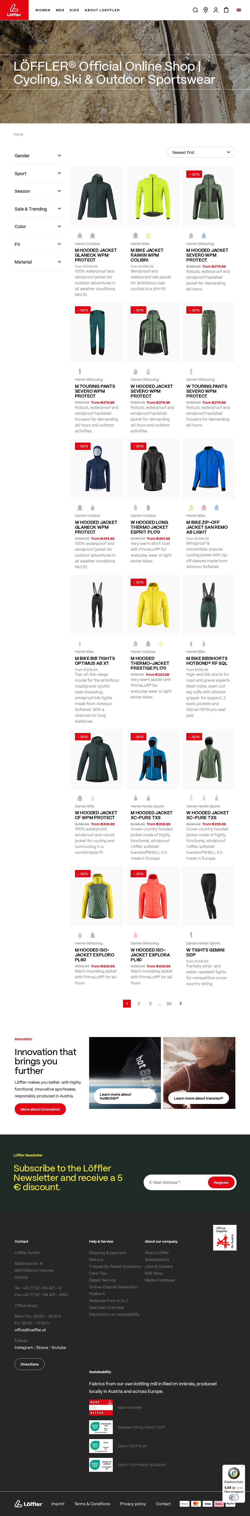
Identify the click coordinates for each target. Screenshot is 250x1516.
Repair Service (102, 1280)
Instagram (24, 1347)
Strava (42, 1347)
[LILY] (204, 798)
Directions (30, 1364)
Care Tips (98, 1273)
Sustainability (157, 1259)
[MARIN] (204, 236)
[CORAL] (135, 935)
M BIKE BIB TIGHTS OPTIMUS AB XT (95, 661)
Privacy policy (133, 1504)
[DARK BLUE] (92, 507)
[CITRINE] (161, 644)
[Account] (216, 10)
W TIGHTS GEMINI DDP (205, 952)
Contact (163, 1504)
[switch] (234, 1497)
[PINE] (191, 236)
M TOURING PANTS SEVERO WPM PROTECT (95, 391)
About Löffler (157, 1253)
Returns (96, 1259)
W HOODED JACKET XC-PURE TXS (207, 815)
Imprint (57, 1504)
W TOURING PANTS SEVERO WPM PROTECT (206, 391)
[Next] (181, 1006)
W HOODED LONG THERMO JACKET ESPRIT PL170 (149, 527)
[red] (204, 507)
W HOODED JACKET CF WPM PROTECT (96, 815)
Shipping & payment (107, 1253)
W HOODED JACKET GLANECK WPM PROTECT (96, 527)
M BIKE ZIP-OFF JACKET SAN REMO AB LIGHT (207, 527)
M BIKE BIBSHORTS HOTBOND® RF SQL (206, 661)
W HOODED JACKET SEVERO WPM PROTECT (152, 391)
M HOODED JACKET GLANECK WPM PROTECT (96, 255)
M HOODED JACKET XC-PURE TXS (152, 815)
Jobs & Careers (159, 1266)
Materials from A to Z (108, 1300)
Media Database (160, 1280)
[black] (92, 236)
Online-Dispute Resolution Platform (113, 1290)
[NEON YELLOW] (148, 236)
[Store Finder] (205, 10)
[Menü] (242, 1468)
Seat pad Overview (106, 1307)
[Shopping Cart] (226, 10)
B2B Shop (154, 1273)
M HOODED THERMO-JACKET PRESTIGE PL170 (150, 663)
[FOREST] (80, 236)
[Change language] (239, 10)
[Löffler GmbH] (14, 10)
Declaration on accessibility (114, 1314)
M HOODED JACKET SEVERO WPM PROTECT (207, 255)
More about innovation (40, 1109)
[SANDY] (148, 371)
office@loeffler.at (30, 1330)
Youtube (58, 1347)
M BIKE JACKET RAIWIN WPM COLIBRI (147, 255)
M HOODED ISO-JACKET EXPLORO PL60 (94, 954)
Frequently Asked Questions (115, 1266)
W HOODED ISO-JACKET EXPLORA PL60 (150, 954)
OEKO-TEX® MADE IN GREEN (142, 1464)
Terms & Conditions (92, 1504)
